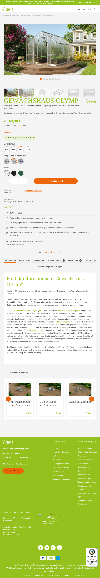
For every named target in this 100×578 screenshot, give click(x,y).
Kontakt (55, 448)
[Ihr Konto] (89, 8)
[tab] (10, 260)
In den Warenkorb (55, 181)
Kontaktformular (22, 464)
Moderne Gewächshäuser (87, 452)
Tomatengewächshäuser (86, 482)
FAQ (54, 456)
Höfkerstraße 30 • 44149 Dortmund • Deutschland (16, 519)
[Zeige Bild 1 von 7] (41, 79)
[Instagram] (59, 547)
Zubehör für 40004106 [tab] (19, 373)
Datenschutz (39, 575)
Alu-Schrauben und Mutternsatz (48, 403)
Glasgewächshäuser (85, 448)
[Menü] (78, 8)
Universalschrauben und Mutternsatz (19, 403)
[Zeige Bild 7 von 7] (59, 79)
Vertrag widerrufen (13, 471)
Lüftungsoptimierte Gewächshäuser (84, 502)
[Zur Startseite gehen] (7, 9)
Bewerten (7, 133)
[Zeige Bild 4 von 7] (50, 79)
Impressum (25, 575)
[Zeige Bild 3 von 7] (47, 79)
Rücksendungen (58, 471)
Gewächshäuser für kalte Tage (87, 495)
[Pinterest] (53, 547)
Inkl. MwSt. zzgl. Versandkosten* (16, 125)
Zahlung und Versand (60, 464)
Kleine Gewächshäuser (86, 460)
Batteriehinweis (58, 475)
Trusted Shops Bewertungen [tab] (50, 267)
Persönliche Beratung (60, 452)
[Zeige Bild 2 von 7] (44, 79)
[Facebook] (40, 547)
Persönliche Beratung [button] (87, 2)
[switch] (92, 563)
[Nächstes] (91, 55)
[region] (50, 60)
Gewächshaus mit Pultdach (84, 487)
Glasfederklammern (80, 403)
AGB (67, 575)
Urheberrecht (79, 575)
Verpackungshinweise (60, 467)
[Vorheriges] (8, 55)
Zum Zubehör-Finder (33, 190)
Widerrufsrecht (54, 575)
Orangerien (81, 456)
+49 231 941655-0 (11, 453)
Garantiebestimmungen (61, 479)
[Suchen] (84, 8)
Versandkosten (55, 565)
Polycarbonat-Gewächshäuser (83, 465)
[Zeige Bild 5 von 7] (53, 79)
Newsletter (56, 460)
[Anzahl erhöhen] (30, 181)
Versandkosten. (50, 571)
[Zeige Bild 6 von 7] (56, 79)
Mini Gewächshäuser (85, 478)
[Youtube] (46, 547)
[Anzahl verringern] (6, 181)
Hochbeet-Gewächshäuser (83, 472)
